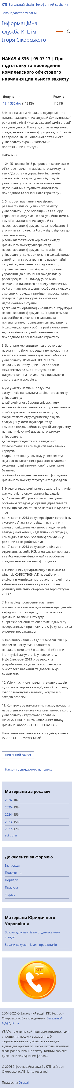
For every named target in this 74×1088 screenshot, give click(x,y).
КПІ (4, 4)
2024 (8, 814)
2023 (8, 822)
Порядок (11, 880)
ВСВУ (15, 1023)
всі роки (11, 835)
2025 (8, 807)
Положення (13, 873)
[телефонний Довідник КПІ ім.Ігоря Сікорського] (37, 979)
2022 (8, 829)
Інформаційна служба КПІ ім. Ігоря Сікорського (24, 31)
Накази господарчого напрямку (28, 769)
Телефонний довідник (52, 4)
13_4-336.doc (12, 103)
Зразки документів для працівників (31, 945)
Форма (10, 895)
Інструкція (12, 865)
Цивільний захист (18, 755)
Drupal (24, 1082)
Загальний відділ (21, 4)
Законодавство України (19, 13)
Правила (11, 887)
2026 (8, 800)
